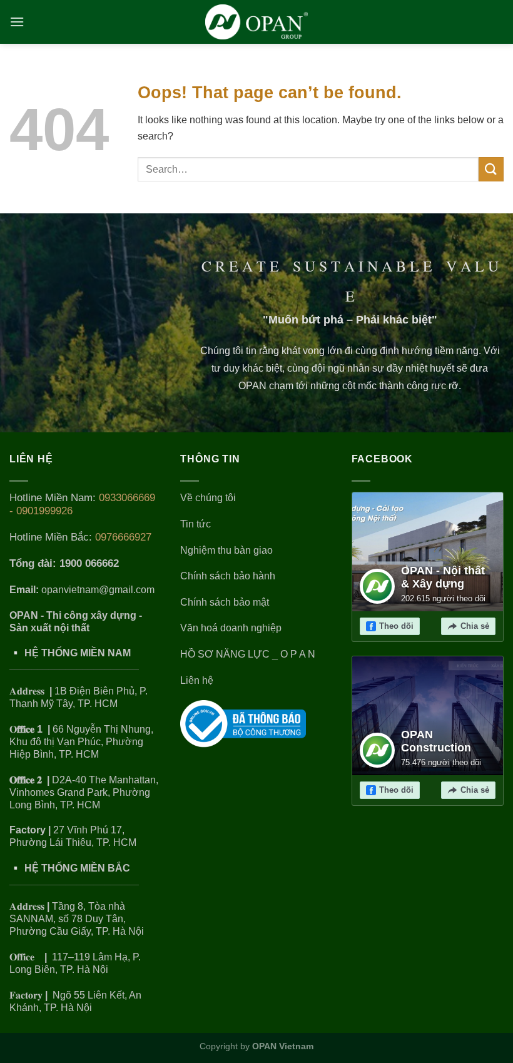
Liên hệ (196, 680)
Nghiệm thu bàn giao (226, 550)
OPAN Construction (436, 741)
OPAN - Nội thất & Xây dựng (443, 577)
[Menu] (17, 21)
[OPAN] (257, 22)
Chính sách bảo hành (227, 576)
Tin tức (195, 524)
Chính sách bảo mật (224, 602)
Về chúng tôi (208, 497)
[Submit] (491, 169)
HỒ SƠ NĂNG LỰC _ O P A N (249, 654)
